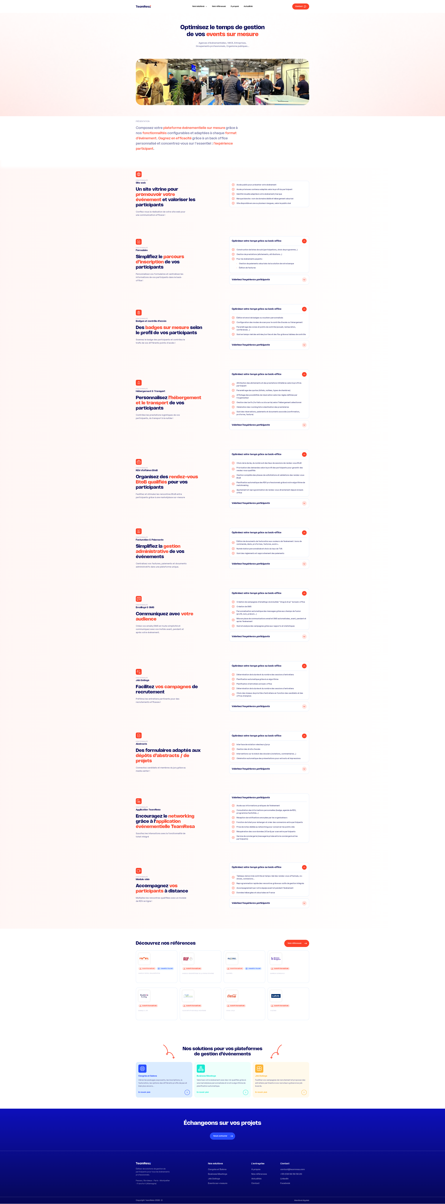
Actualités (248, 6)
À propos (235, 6)
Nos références (219, 6)
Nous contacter (220, 1136)
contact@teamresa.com (292, 1169)
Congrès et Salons (217, 1169)
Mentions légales (301, 1200)
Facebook (285, 1183)
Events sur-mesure (217, 1183)
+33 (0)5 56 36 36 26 (291, 1174)
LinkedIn (284, 1179)
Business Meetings (217, 1174)
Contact (299, 6)
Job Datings (214, 1179)
